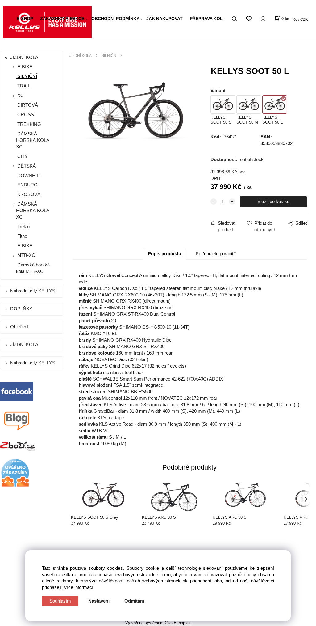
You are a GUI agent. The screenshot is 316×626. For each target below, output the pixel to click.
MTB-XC (26, 255)
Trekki (23, 226)
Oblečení (20, 326)
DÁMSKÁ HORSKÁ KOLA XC (32, 140)
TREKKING (28, 124)
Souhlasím (60, 600)
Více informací (78, 587)
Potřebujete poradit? (216, 253)
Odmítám (134, 600)
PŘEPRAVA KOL (206, 18)
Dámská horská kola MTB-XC (33, 268)
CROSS (25, 114)
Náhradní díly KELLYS (33, 290)
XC (20, 95)
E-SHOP (25, 18)
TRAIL (23, 85)
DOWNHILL (29, 175)
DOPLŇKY (22, 308)
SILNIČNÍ (26, 76)
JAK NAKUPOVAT (164, 18)
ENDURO (27, 184)
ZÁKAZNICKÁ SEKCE (62, 18)
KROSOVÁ (28, 194)
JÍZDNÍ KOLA (25, 57)
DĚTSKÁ (26, 165)
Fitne (21, 236)
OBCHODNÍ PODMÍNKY (115, 18)
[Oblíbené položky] (249, 19)
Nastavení (99, 600)
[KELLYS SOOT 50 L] (135, 116)
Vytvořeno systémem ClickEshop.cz (158, 622)
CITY (22, 156)
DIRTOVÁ (27, 105)
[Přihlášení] (263, 19)
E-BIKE (25, 66)
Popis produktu (164, 253)
